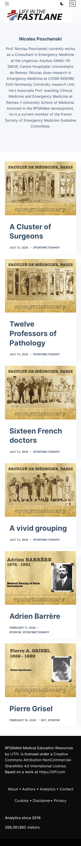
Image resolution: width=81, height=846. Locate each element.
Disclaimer (42, 800)
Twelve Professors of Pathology (32, 333)
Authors (29, 789)
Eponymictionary (46, 247)
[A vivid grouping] (40, 490)
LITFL (15, 754)
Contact (66, 789)
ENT (43, 720)
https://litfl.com (52, 772)
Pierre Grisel (31, 708)
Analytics (47, 789)
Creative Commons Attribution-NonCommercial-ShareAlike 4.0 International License (38, 760)
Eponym (15, 632)
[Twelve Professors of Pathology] (40, 286)
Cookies (22, 800)
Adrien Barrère (34, 616)
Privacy (60, 800)
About (13, 789)
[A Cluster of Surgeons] (40, 188)
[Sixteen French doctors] (40, 392)
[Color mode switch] (61, 3)
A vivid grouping (38, 528)
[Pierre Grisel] (40, 670)
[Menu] (7, 4)
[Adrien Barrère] (40, 578)
